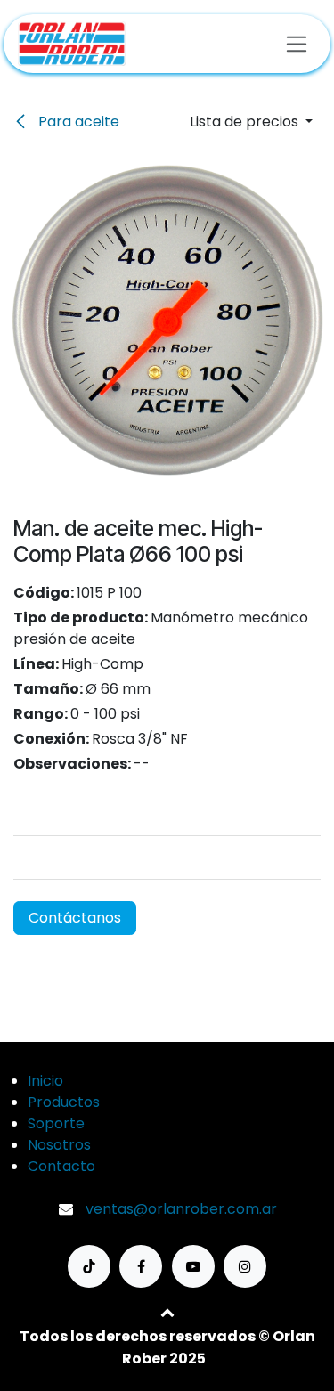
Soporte (56, 1123)
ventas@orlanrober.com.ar (181, 1209)
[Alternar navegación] (297, 43)
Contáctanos (75, 917)
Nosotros (59, 1145)
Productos (64, 1102)
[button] (251, 122)
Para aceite (77, 121)
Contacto (61, 1166)
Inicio (45, 1080)
